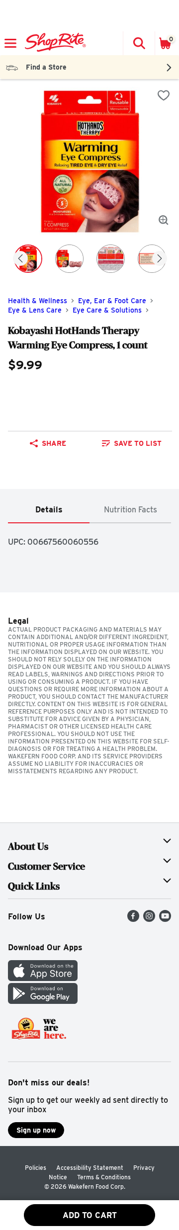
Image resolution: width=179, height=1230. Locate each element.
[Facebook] (133, 919)
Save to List (138, 443)
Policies (35, 1167)
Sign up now (36, 1130)
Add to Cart (90, 1215)
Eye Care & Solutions (107, 310)
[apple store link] (43, 978)
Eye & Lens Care (35, 310)
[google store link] (43, 1001)
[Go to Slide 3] (110, 259)
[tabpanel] (89, 538)
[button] (139, 43)
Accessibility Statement (89, 1167)
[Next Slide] (159, 259)
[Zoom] (163, 220)
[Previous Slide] (20, 259)
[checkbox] (164, 95)
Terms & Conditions (104, 1177)
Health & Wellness (37, 301)
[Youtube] (165, 919)
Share (54, 443)
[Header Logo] (53, 43)
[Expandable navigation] (10, 43)
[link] (131, 443)
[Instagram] (149, 919)
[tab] (49, 510)
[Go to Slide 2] (69, 259)
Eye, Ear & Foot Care (112, 301)
